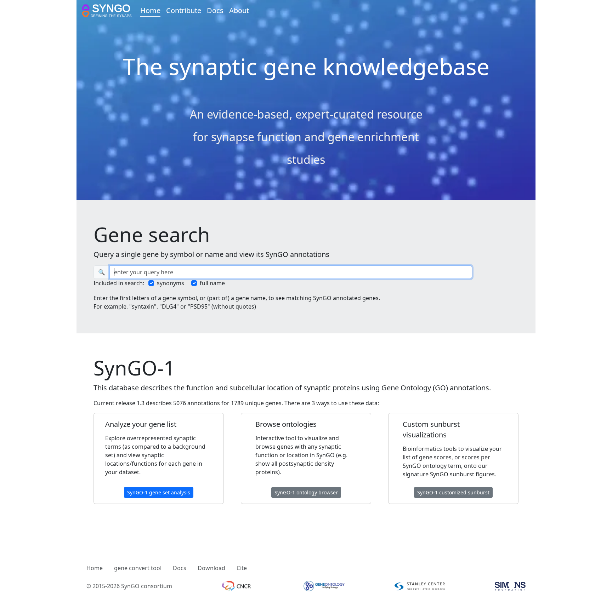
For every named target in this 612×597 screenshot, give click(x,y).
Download (211, 568)
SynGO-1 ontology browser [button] (306, 492)
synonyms (170, 283)
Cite (242, 568)
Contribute (183, 10)
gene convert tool (138, 568)
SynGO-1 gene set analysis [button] (158, 492)
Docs (215, 10)
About (239, 10)
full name (212, 283)
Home (150, 10)
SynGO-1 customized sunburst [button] (453, 492)
